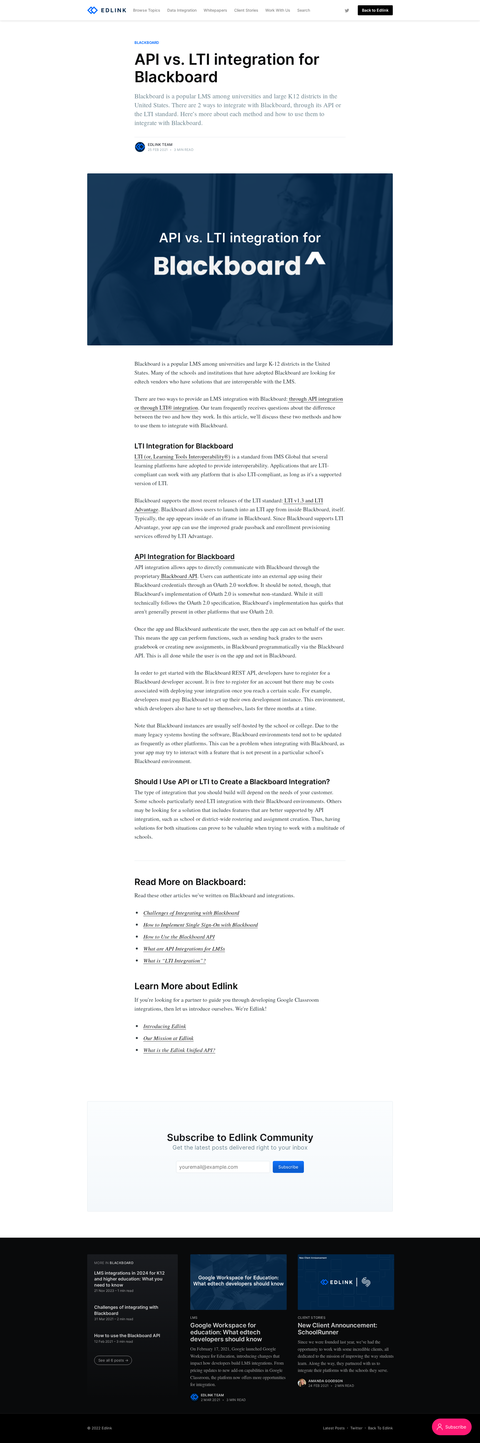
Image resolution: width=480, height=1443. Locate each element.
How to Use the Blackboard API (179, 936)
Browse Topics (146, 10)
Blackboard (146, 42)
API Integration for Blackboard (184, 556)
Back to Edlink (375, 10)
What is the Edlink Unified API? (179, 1049)
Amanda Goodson (325, 1381)
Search (303, 10)
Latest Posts (334, 1428)
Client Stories (246, 10)
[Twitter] (347, 10)
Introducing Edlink (164, 1026)
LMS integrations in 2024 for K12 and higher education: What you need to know (129, 1279)
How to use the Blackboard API (127, 1335)
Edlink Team (160, 144)
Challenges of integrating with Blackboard (126, 1310)
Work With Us (277, 10)
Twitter (356, 1428)
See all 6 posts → (113, 1360)
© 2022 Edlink (99, 1428)
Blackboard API (178, 576)
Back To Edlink (380, 1428)
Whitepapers (215, 10)
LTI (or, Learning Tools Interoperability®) (182, 456)
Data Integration (182, 10)
